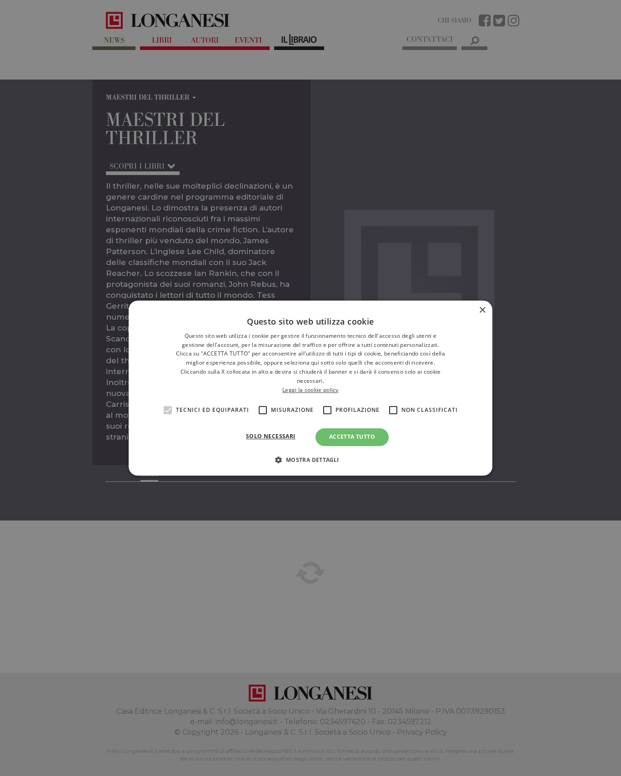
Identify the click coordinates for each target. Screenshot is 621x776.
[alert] (310, 388)
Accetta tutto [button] (352, 437)
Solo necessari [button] (270, 437)
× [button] (482, 310)
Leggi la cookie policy (310, 390)
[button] (310, 459)
